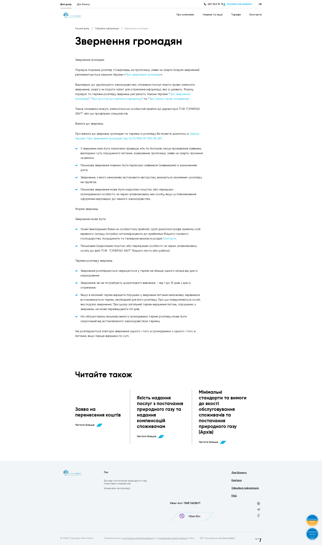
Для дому (66, 4)
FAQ (234, 496)
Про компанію (186, 14)
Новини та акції (213, 14)
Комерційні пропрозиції (117, 488)
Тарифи (236, 14)
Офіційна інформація (107, 28)
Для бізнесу (83, 4)
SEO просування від (217, 538)
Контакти (256, 14)
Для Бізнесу (239, 472)
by (256, 539)
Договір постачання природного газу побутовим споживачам (125, 482)
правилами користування (172, 538)
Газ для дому (82, 28)
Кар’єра (236, 480)
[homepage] (72, 14)
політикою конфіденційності (138, 538)
